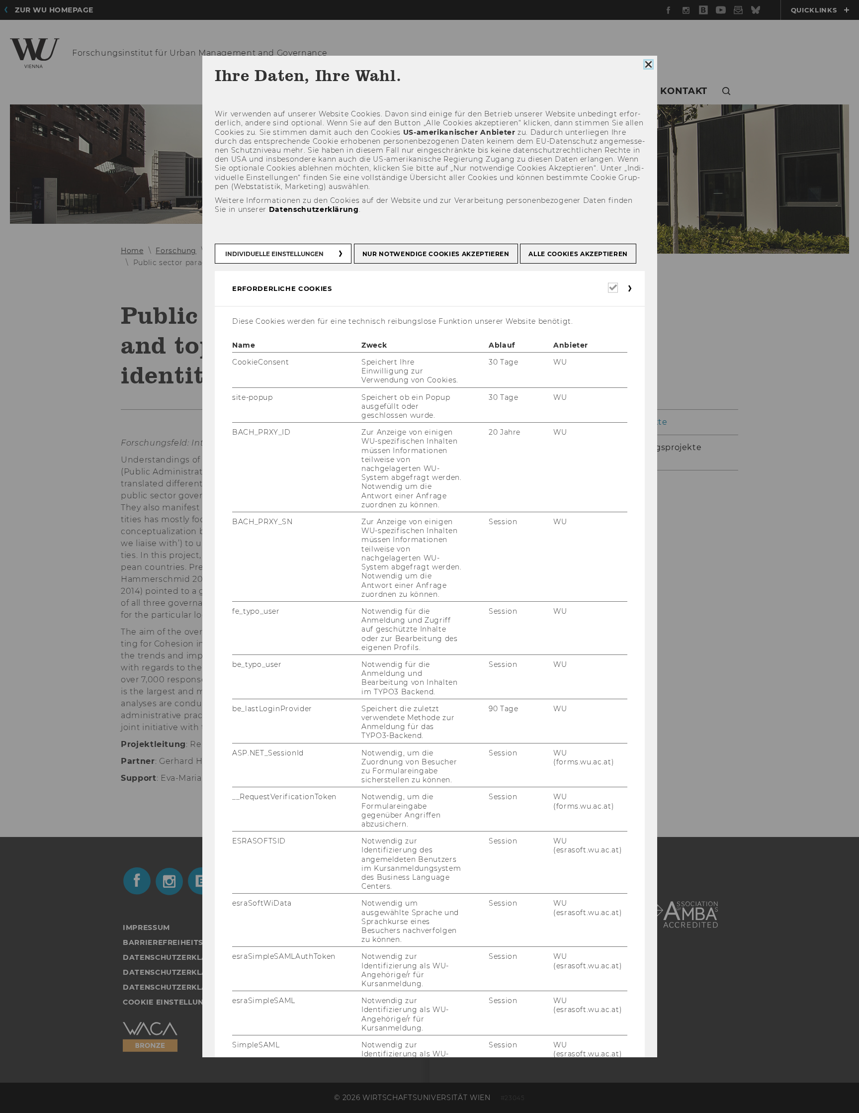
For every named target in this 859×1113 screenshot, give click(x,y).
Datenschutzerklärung (313, 209)
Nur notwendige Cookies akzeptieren (435, 254)
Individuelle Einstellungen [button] (274, 254)
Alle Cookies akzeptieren (578, 254)
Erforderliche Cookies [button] (282, 288)
